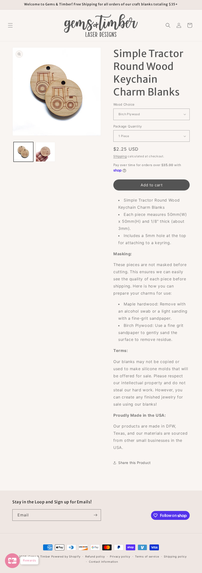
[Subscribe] (95, 515)
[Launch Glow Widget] (12, 560)
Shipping (120, 156)
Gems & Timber (39, 556)
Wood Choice (124, 104)
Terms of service (147, 556)
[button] (10, 25)
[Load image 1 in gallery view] (23, 152)
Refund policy (95, 556)
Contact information (103, 561)
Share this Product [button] (134, 463)
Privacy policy (120, 556)
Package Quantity (127, 126)
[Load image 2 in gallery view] (45, 152)
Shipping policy (175, 556)
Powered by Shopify (66, 556)
